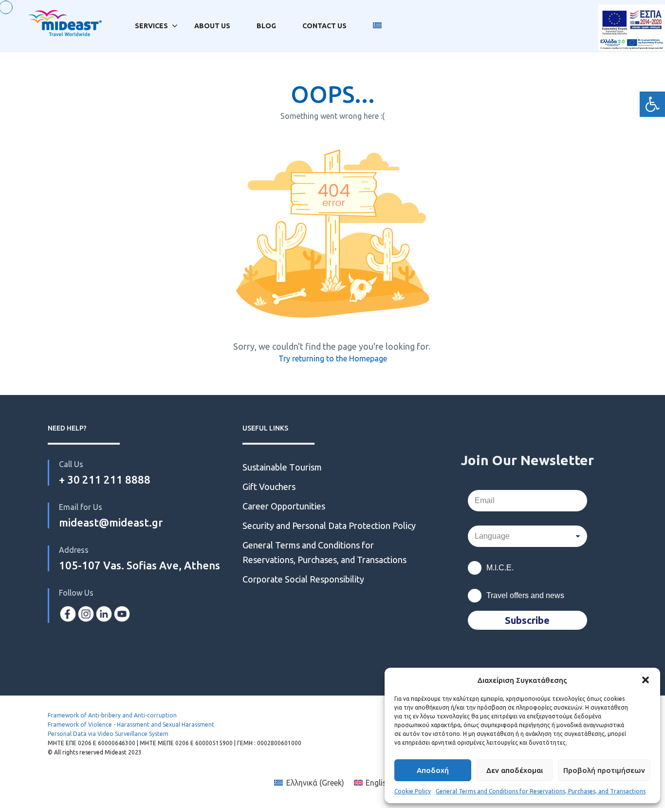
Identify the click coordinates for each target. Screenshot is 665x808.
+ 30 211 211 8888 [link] (104, 479)
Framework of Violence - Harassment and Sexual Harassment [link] (131, 724)
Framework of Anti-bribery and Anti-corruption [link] (112, 715)
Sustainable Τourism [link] (282, 467)
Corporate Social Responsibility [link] (303, 579)
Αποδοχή (433, 770)
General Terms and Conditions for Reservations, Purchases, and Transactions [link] (541, 791)
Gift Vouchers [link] (269, 486)
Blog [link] (266, 26)
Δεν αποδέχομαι (514, 770)
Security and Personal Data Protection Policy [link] (329, 525)
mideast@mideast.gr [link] (111, 522)
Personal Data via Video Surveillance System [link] (108, 734)
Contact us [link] (324, 26)
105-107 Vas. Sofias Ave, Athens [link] (139, 565)
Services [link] (151, 26)
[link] (652, 104)
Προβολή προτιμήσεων (604, 770)
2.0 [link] (631, 57)
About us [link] (212, 26)
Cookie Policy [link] (412, 791)
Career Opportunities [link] (284, 506)
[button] (645, 680)
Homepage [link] (368, 358)
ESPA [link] (631, 26)
